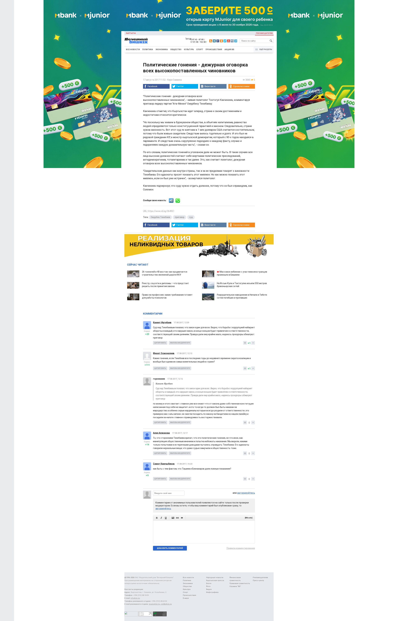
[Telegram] (235, 41)
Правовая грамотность (239, 583)
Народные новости (214, 578)
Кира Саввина (174, 80)
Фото (208, 586)
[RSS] (210, 41)
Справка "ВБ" (235, 586)
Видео (209, 589)
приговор (179, 217)
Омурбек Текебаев (160, 217)
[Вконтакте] (214, 41)
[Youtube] (228, 41)
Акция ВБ (229, 49)
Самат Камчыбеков (163, 463)
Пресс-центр (258, 580)
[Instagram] (232, 41)
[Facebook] (217, 41)
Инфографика (212, 592)
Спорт (199, 49)
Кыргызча (131, 33)
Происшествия (214, 49)
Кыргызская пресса (215, 580)
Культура (189, 49)
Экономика (161, 49)
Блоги (208, 583)
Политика (147, 49)
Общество (175, 49)
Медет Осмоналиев (163, 353)
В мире (186, 598)
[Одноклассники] (221, 41)
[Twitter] (225, 41)
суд (191, 217)
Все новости (133, 49)
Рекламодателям (264, 33)
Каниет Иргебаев (162, 322)
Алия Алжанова (161, 433)
